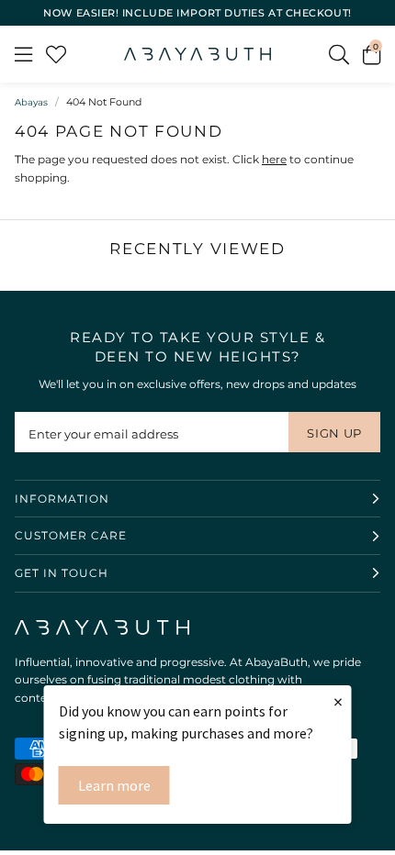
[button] (371, 54)
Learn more (114, 785)
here (274, 159)
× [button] (338, 701)
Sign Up (334, 433)
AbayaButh (197, 54)
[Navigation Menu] (23, 54)
